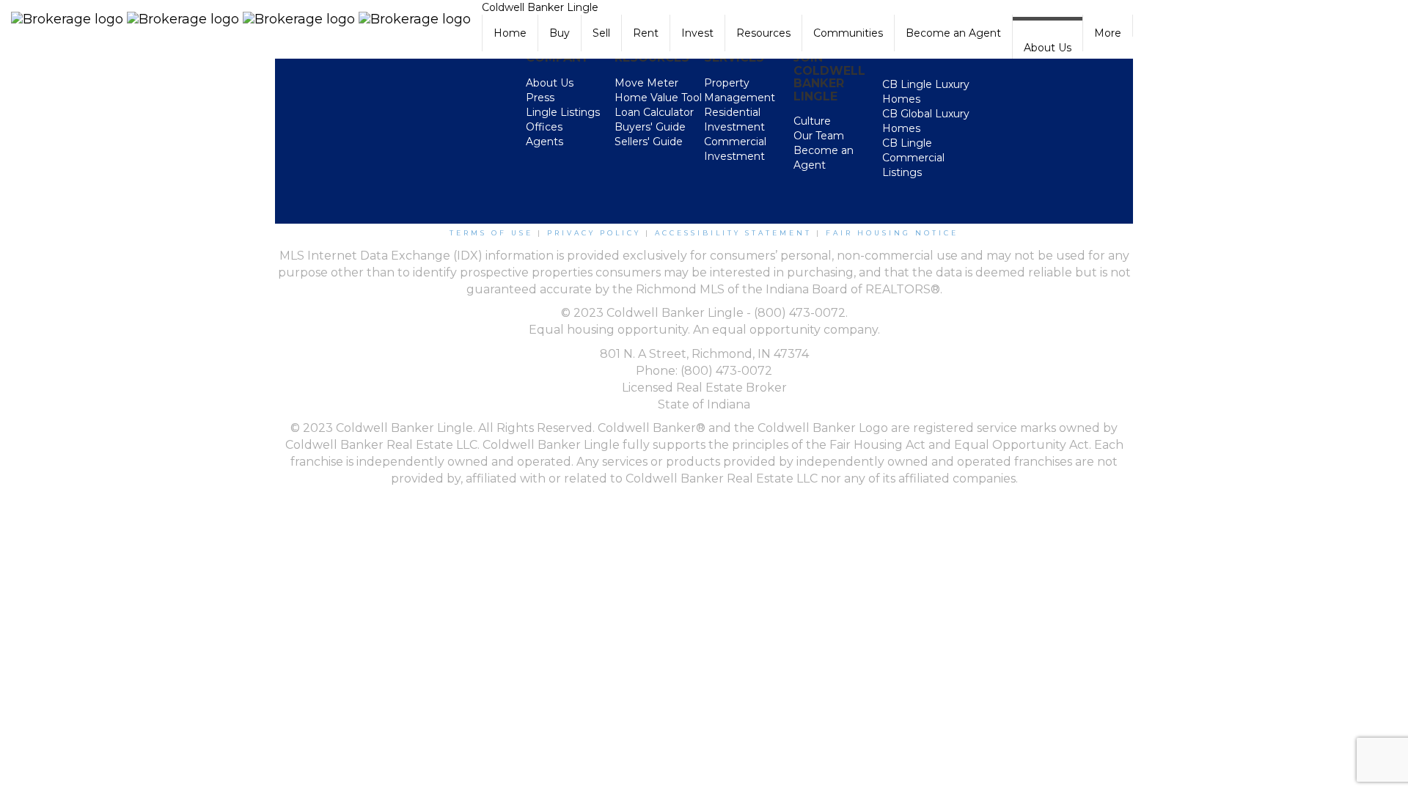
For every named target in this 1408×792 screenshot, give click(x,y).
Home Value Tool (658, 97)
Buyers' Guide (650, 126)
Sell (601, 33)
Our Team (818, 135)
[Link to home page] (241, 18)
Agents (544, 141)
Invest (697, 33)
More (1107, 33)
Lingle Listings (563, 112)
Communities (848, 33)
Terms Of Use (491, 233)
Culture (812, 121)
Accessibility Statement (733, 233)
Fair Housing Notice (892, 233)
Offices (544, 126)
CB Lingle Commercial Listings (913, 157)
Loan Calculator (654, 112)
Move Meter (646, 82)
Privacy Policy (594, 233)
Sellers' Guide (649, 141)
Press (540, 97)
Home (510, 33)
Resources (763, 33)
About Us (1047, 47)
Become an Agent (953, 33)
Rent (646, 33)
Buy (559, 33)
